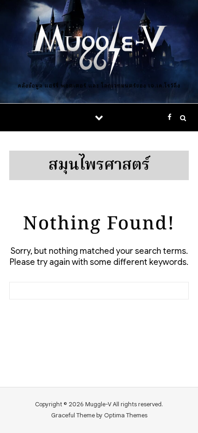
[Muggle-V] (99, 47)
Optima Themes (125, 415)
